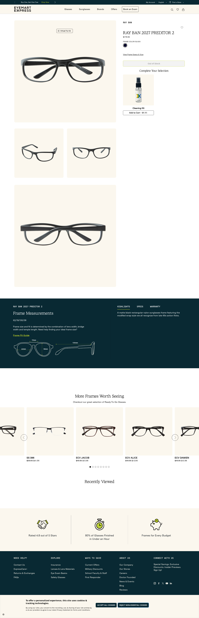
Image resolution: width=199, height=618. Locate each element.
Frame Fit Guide (21, 335)
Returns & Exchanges (24, 573)
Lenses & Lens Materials (63, 569)
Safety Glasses (58, 577)
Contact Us (19, 565)
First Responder (93, 577)
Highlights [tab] (123, 306)
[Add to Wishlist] (182, 27)
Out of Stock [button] (154, 63)
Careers (123, 573)
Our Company (126, 565)
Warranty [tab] (155, 306)
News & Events (126, 581)
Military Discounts (94, 569)
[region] (35, 2)
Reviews (123, 590)
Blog (121, 585)
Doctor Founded (127, 577)
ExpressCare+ (20, 569)
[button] (177, 2)
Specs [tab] (140, 306)
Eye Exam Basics (59, 573)
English (161, 2)
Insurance (56, 565)
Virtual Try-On (65, 31)
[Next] (55, 2)
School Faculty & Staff (96, 573)
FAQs (16, 577)
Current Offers (92, 565)
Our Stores (124, 569)
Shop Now (45, 2)
